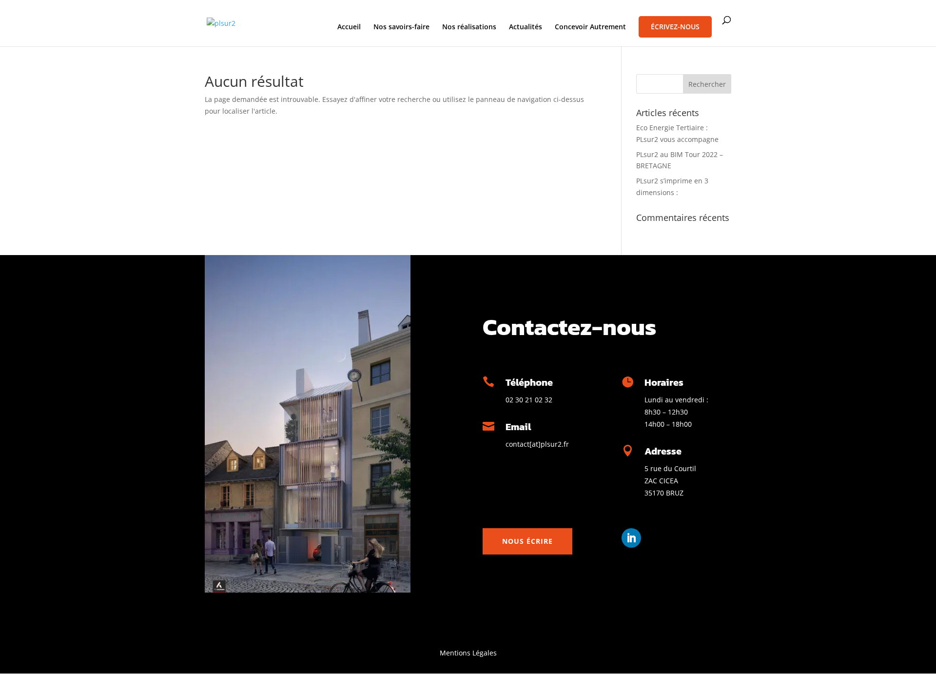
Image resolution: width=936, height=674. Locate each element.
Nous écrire (527, 541)
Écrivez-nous (675, 26)
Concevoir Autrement (590, 27)
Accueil (349, 27)
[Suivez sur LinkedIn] (631, 538)
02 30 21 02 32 (529, 399)
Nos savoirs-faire (401, 27)
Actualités (525, 27)
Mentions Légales (468, 652)
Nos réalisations (469, 27)
